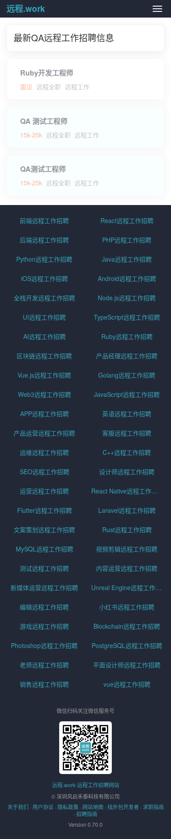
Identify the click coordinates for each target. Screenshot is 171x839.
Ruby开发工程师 (46, 73)
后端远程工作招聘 (44, 239)
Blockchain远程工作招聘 (126, 626)
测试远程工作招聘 (44, 568)
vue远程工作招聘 (126, 684)
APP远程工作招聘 (44, 413)
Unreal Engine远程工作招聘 (127, 587)
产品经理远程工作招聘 (126, 355)
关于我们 (17, 806)
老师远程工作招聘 (44, 664)
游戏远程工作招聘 (44, 626)
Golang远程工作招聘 (126, 375)
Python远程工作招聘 (44, 259)
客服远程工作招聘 (126, 433)
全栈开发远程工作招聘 (44, 297)
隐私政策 (67, 806)
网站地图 (92, 806)
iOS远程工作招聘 (44, 278)
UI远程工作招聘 (44, 317)
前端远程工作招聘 (44, 220)
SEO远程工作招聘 (44, 471)
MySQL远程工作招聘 (44, 548)
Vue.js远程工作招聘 (44, 375)
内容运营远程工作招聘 (126, 568)
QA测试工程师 (43, 169)
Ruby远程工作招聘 (127, 336)
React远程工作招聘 (126, 220)
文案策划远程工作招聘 (44, 529)
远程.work (26, 8)
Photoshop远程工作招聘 (44, 645)
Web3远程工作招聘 (44, 394)
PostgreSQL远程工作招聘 (127, 645)
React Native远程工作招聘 (127, 490)
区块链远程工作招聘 (44, 355)
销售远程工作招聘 (44, 684)
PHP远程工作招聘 (126, 239)
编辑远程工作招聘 (44, 606)
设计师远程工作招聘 (126, 471)
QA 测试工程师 (44, 121)
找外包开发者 (123, 806)
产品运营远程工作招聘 (44, 433)
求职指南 (153, 806)
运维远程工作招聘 (44, 452)
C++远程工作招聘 (127, 452)
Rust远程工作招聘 (127, 529)
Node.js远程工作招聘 (127, 297)
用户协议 (42, 806)
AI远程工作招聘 (44, 336)
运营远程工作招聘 (44, 490)
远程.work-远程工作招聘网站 (85, 785)
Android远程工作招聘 (127, 278)
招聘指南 (86, 813)
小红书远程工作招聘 (126, 606)
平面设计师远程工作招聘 (126, 664)
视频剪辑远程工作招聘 (126, 548)
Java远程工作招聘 (127, 259)
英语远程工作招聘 (126, 413)
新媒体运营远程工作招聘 (44, 587)
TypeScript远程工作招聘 (127, 317)
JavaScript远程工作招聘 (127, 394)
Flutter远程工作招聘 (44, 510)
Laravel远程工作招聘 (127, 510)
